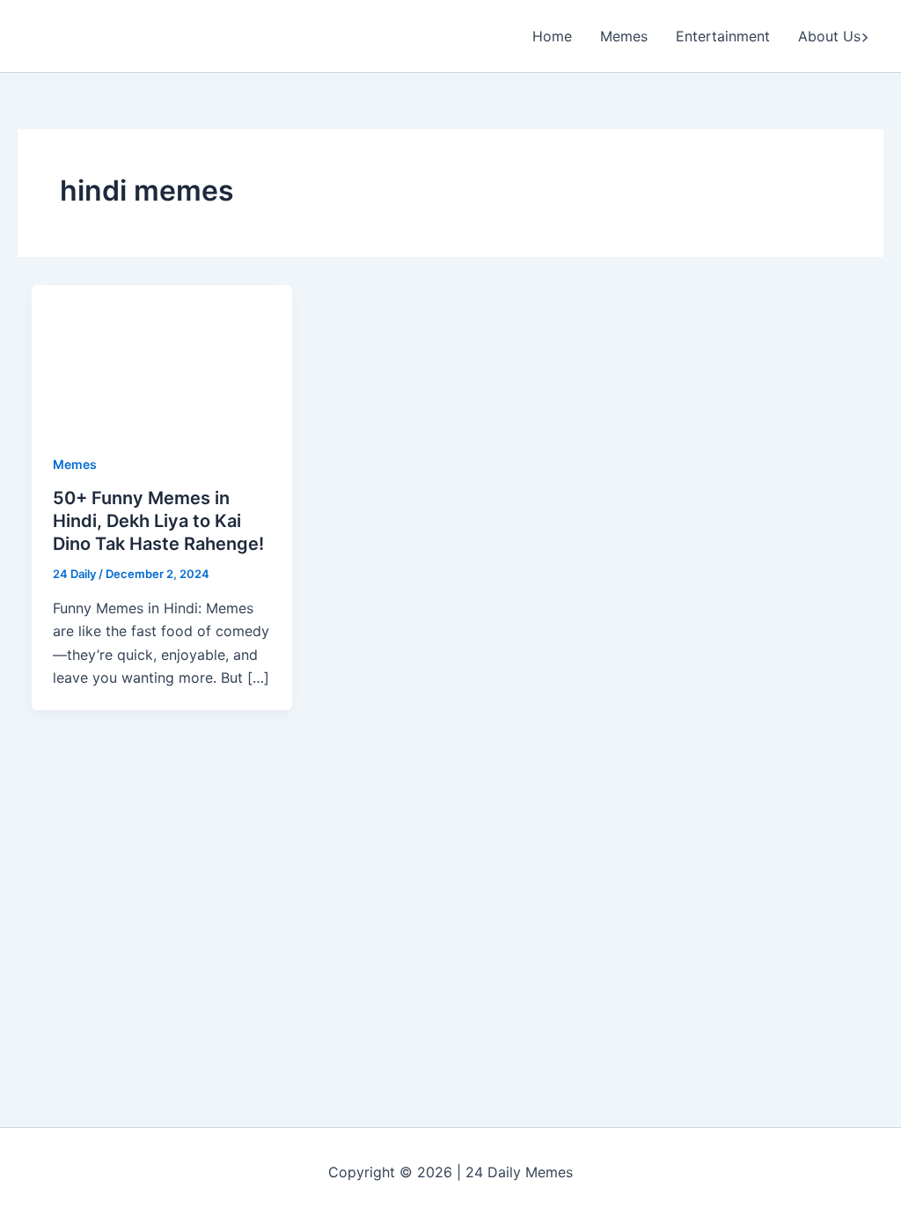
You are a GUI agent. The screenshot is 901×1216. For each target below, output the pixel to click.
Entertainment (723, 36)
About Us (829, 36)
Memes (624, 36)
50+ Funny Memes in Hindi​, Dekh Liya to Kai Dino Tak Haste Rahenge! (158, 520)
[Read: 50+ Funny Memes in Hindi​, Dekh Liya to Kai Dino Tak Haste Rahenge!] (162, 356)
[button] (865, 36)
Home (552, 36)
